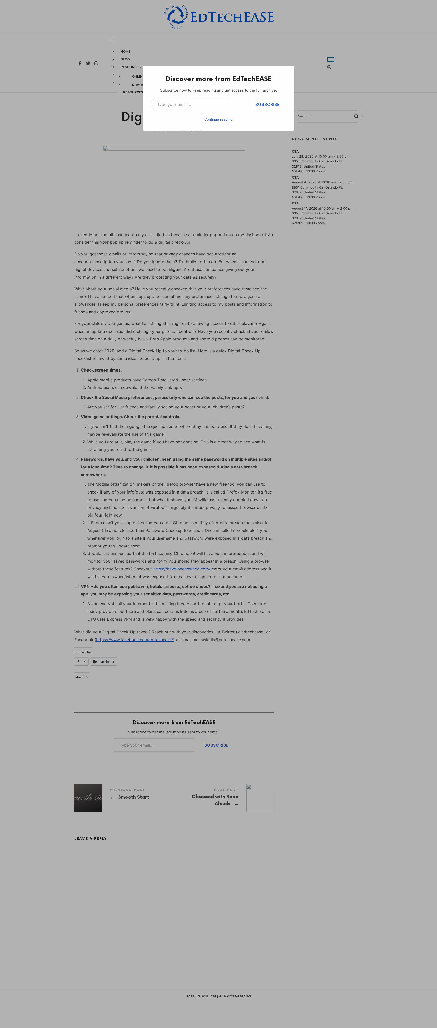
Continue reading (218, 119)
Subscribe (267, 104)
